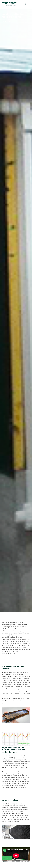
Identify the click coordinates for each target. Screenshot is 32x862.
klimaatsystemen (7, 702)
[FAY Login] (25, 4)
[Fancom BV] (9, 4)
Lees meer (5, 21)
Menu (8, 858)
